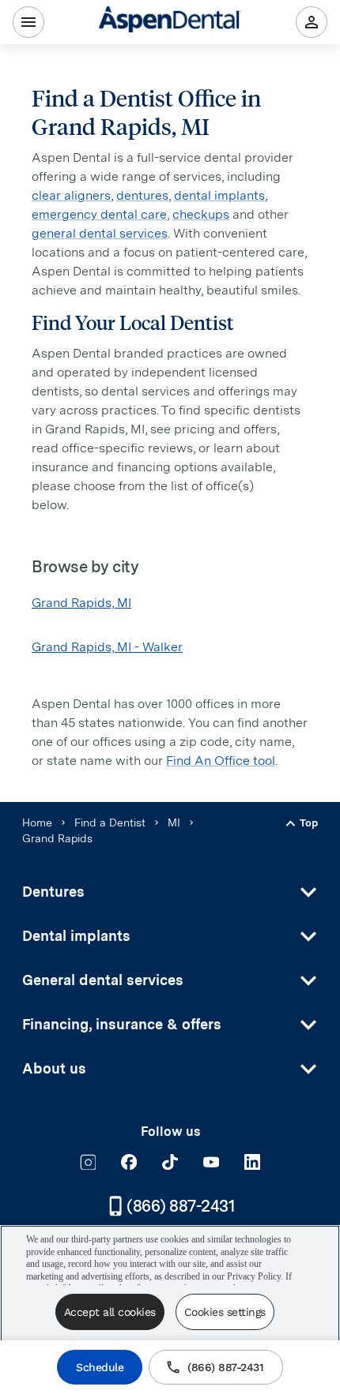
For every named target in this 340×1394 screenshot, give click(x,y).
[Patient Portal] (311, 22)
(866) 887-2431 (225, 1367)
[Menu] (28, 22)
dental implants (219, 195)
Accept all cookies (110, 1312)
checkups (200, 214)
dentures (142, 195)
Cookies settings (225, 1312)
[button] (170, 892)
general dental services (100, 233)
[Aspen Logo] (170, 21)
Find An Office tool (220, 760)
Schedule (99, 1367)
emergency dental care (99, 214)
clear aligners (71, 195)
